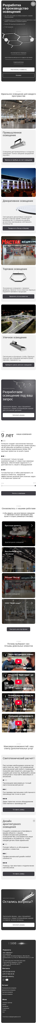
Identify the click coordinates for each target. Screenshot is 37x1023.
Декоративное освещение (8, 990)
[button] (19, 69)
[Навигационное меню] (33, 4)
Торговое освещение (7, 992)
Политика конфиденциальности (12, 1016)
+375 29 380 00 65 (8, 971)
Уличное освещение (7, 994)
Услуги (4, 1010)
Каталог (4, 1004)
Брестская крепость (13, 525)
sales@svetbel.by (8, 976)
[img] (3, 980)
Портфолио (5, 1006)
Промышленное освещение (9, 988)
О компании (5, 1008)
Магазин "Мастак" (12, 577)
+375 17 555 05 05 (8, 974)
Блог (3, 1012)
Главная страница (7, 1002)
